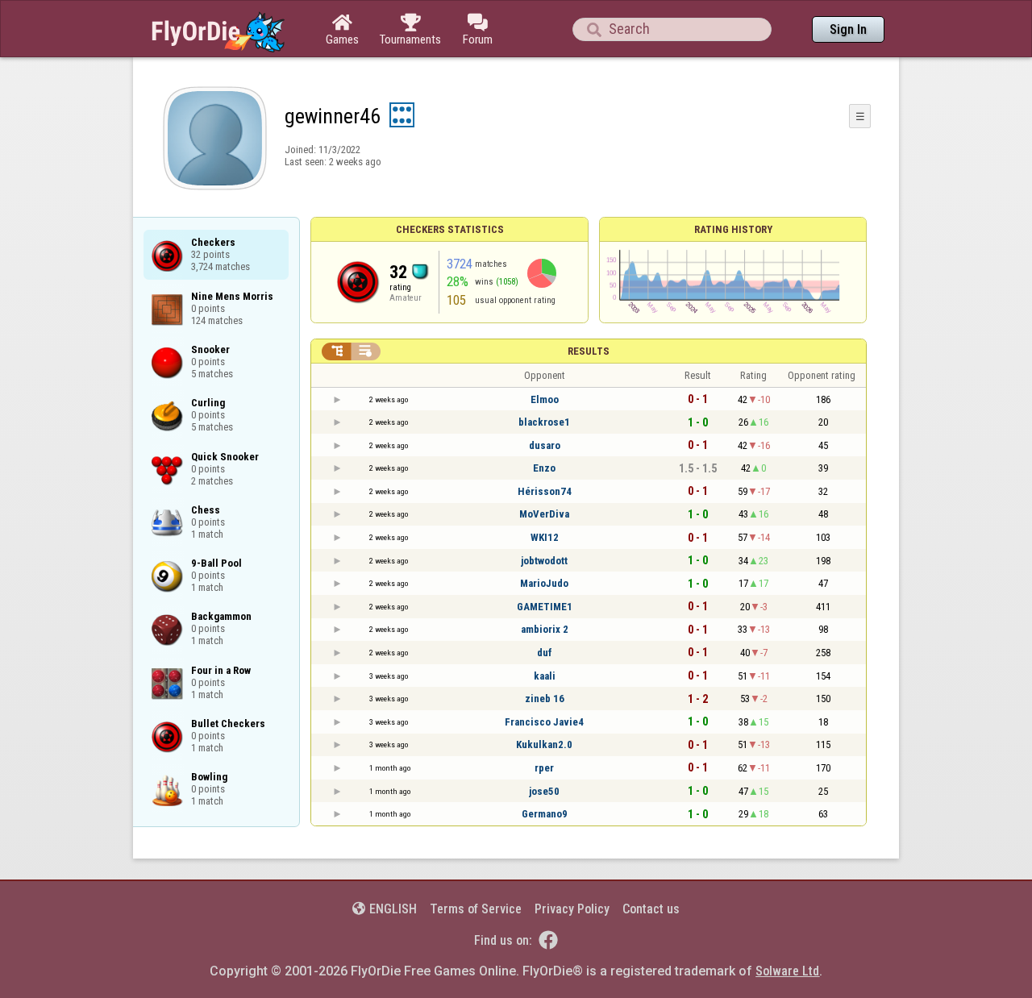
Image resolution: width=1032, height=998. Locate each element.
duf (544, 653)
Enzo (544, 468)
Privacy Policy (572, 909)
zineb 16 (544, 698)
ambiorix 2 (544, 629)
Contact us (651, 909)
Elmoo (545, 399)
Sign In (848, 29)
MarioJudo (544, 583)
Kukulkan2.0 (544, 744)
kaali (545, 676)
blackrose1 (544, 422)
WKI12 (545, 537)
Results (589, 351)
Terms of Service (476, 909)
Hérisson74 (545, 491)
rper (544, 768)
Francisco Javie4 (544, 722)
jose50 (544, 791)
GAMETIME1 (544, 607)
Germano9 (545, 814)
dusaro (544, 445)
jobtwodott (544, 561)
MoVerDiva (544, 514)
